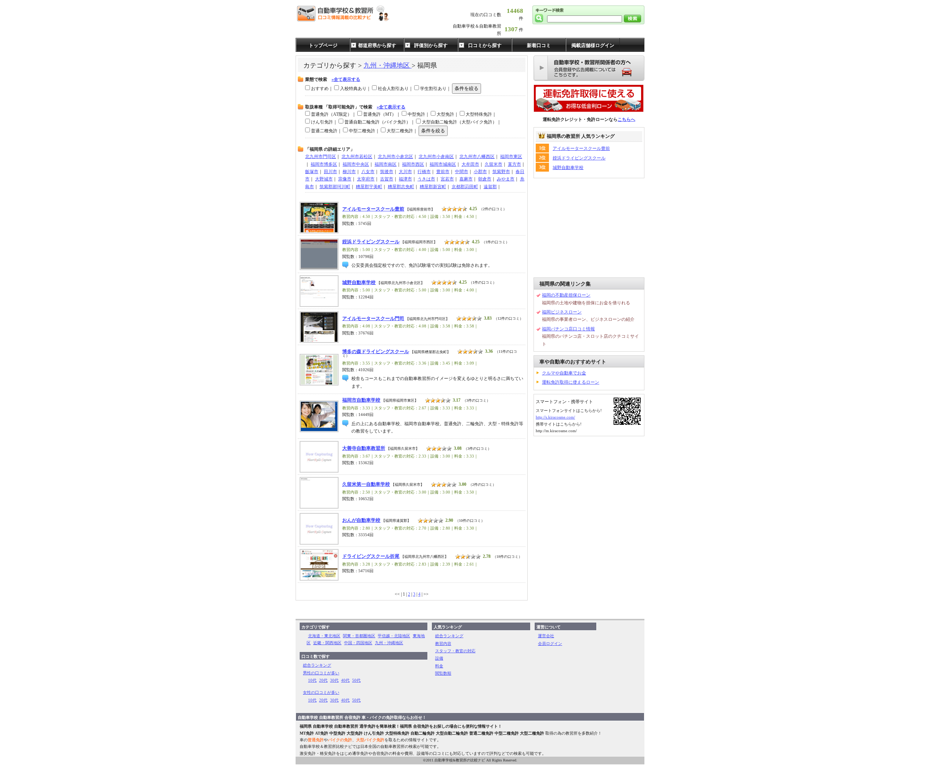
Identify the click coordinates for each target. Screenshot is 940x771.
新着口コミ (539, 45)
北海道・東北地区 (324, 636)
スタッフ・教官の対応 (455, 651)
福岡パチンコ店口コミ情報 (568, 328)
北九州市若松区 (356, 156)
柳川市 (349, 171)
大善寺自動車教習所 (363, 448)
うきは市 (426, 179)
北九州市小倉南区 (436, 156)
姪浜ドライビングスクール (371, 241)
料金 (439, 666)
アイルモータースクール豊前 (373, 209)
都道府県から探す (377, 45)
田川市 (330, 171)
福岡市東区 (511, 156)
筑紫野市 (501, 171)
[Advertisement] (589, 228)
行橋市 (424, 171)
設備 (439, 658)
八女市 (368, 171)
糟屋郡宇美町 (369, 186)
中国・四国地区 (358, 643)
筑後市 (386, 171)
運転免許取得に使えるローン (570, 382)
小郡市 (480, 171)
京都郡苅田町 (465, 186)
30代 (334, 680)
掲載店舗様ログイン (592, 45)
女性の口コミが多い (321, 692)
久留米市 (493, 164)
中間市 (461, 171)
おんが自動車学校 (361, 520)
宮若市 (447, 179)
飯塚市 (311, 171)
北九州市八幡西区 (477, 156)
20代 (323, 680)
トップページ (323, 45)
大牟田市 (470, 164)
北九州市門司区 (320, 156)
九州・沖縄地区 (388, 65)
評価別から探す (431, 45)
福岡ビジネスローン (562, 312)
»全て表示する (346, 79)
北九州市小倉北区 (395, 156)
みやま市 (505, 179)
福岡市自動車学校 (361, 400)
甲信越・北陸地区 (394, 636)
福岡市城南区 (443, 164)
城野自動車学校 (359, 282)
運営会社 (546, 636)
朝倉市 (484, 179)
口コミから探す (485, 45)
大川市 (405, 171)
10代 (312, 680)
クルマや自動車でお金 (564, 373)
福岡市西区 (413, 164)
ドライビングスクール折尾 (371, 556)
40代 (345, 680)
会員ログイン (550, 643)
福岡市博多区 (324, 164)
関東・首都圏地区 (359, 636)
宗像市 (344, 179)
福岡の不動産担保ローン (566, 295)
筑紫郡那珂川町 (334, 186)
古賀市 (386, 179)
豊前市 (442, 171)
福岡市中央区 (356, 164)
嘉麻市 (466, 179)
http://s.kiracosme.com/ (555, 417)
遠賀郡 (490, 186)
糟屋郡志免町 (401, 186)
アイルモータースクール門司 (373, 318)
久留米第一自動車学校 (366, 484)
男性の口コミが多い (321, 673)
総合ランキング (317, 665)
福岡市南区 (386, 164)
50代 (356, 680)
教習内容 (443, 643)
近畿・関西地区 (327, 643)
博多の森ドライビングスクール (375, 351)
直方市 (514, 164)
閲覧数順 (443, 673)
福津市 (405, 179)
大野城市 (324, 179)
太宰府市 (366, 179)
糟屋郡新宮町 (433, 186)
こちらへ (626, 119)
